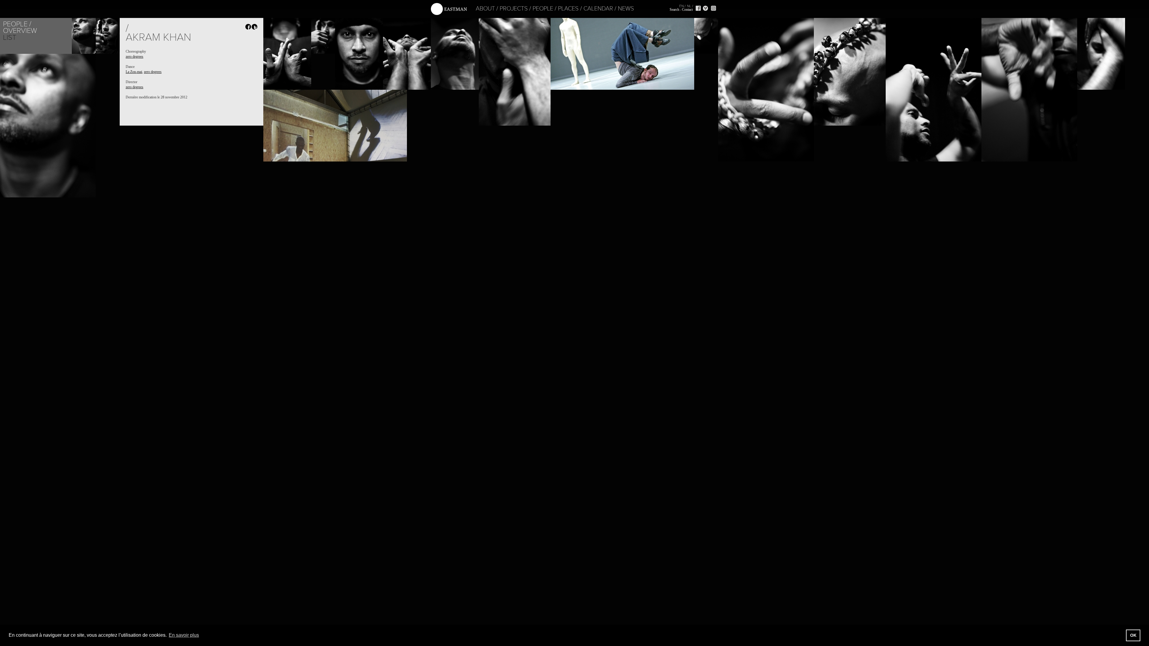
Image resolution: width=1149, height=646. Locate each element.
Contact (687, 9)
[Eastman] (449, 9)
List (9, 37)
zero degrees (134, 56)
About (485, 8)
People (543, 8)
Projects (514, 8)
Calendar (598, 8)
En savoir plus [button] (184, 635)
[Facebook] (698, 8)
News (626, 8)
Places (568, 8)
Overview (20, 30)
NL (689, 6)
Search (674, 9)
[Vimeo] (705, 8)
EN (681, 6)
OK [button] (1133, 635)
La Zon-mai (134, 72)
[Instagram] (713, 8)
